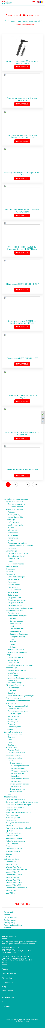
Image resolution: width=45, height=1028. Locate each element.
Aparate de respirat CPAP (18, 706)
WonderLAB (11, 862)
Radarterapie (13, 595)
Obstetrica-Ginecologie (19, 634)
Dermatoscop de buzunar (18, 553)
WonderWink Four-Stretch (16, 869)
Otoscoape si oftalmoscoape (18, 701)
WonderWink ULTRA (14, 882)
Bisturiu (13, 618)
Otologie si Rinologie (18, 636)
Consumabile (11, 548)
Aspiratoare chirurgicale (17, 543)
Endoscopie (10, 569)
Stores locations (10, 917)
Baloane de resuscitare (17, 670)
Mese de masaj (12, 815)
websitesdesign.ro (22, 1021)
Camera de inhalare (15, 708)
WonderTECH (11, 864)
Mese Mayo (11, 820)
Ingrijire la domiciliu (13, 755)
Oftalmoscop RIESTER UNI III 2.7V (22, 358)
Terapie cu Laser (14, 597)
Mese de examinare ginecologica (21, 695)
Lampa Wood (13, 558)
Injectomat (12, 530)
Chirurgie (9, 540)
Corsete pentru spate (20, 766)
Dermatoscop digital (16, 556)
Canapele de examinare (15, 799)
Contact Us (6, 1006)
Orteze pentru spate (19, 771)
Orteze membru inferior (19, 779)
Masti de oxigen (14, 714)
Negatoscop (11, 825)
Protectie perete (13, 843)
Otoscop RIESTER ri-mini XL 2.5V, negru (22, 396)
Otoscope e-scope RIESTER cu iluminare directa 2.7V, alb (22, 322)
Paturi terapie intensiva (15, 841)
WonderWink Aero (13, 867)
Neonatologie (11, 668)
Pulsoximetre (13, 533)
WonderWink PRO (13, 880)
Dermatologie (11, 551)
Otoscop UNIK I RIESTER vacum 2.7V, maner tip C (22, 434)
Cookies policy (10, 920)
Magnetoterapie (14, 590)
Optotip (9, 830)
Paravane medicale (13, 833)
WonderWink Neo (13, 877)
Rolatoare (12, 745)
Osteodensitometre (14, 698)
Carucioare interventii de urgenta (19, 804)
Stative (9, 854)
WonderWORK (12, 890)
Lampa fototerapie (15, 657)
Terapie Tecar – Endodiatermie (20, 608)
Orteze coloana (16, 763)
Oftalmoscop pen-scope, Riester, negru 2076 (22, 99)
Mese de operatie (13, 817)
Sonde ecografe (14, 727)
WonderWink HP (12, 872)
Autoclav (11, 512)
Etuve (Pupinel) (14, 514)
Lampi (8, 655)
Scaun (8, 794)
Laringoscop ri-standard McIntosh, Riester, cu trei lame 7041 (22, 136)
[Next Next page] (35, 484)
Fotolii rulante (11, 747)
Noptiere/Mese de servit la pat (18, 828)
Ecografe (11, 724)
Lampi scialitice (12, 810)
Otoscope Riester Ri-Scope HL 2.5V (22, 470)
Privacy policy (9, 922)
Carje (10, 742)
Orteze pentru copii (17, 789)
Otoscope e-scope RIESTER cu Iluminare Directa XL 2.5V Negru (22, 248)
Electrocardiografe (15, 525)
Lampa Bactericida (15, 517)
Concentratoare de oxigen (18, 711)
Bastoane (11, 737)
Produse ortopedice (14, 758)
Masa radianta (13, 675)
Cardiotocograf (14, 688)
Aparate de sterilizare (14, 509)
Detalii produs (22, 67)
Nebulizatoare (13, 716)
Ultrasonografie (12, 721)
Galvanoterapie (14, 584)
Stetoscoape (13, 535)
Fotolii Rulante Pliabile (16, 753)
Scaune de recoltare (14, 849)
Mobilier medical (10, 797)
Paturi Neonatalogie (14, 838)
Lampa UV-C (13, 660)
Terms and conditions (13, 925)
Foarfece (13, 626)
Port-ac (13, 642)
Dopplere (11, 693)
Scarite (9, 846)
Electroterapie (13, 579)
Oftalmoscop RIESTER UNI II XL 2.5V (22, 284)
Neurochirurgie (15, 631)
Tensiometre (13, 538)
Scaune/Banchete (13, 851)
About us (5, 969)
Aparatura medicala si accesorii (16, 499)
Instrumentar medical (14, 610)
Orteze (10, 760)
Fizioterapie (10, 574)
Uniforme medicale (11, 859)
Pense (12, 639)
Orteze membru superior (19, 784)
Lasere (10, 561)
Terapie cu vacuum (15, 605)
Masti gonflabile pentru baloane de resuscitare (22, 679)
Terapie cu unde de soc (17, 603)
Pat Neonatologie (15, 682)
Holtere (11, 527)
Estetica (9, 571)
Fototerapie (12, 582)
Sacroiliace (15, 776)
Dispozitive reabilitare (13, 732)
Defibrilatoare (13, 522)
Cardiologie (10, 520)
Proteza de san (16, 792)
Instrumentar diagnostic (17, 652)
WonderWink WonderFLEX (16, 888)
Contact (7, 928)
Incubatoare (13, 673)
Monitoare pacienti (15, 507)
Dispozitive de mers (14, 734)
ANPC (4, 987)
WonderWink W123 (13, 885)
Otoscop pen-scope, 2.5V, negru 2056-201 (22, 174)
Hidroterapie (13, 587)
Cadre (10, 740)
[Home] (5, 21)
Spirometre (12, 719)
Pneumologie (11, 703)
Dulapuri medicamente (15, 807)
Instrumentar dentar (16, 649)
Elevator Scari (13, 750)
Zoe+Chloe (10, 893)
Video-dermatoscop (16, 564)
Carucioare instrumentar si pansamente (22, 802)
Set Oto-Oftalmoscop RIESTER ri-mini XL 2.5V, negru (22, 211)
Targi (8, 856)
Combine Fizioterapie (16, 577)
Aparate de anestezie (14, 501)
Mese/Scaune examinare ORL (17, 823)
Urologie (13, 647)
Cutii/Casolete (13, 613)
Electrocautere (12, 566)
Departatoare (15, 623)
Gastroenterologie (17, 629)
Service (7, 915)
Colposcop (12, 690)
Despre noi (8, 912)
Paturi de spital (12, 836)
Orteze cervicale (18, 768)
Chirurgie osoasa (16, 621)
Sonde (12, 644)
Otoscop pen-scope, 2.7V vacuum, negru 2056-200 (22, 62)
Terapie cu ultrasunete (17, 600)
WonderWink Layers (14, 875)
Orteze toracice (17, 773)
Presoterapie (13, 592)
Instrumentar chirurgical (17, 616)
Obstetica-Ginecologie (15, 685)
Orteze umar (16, 786)
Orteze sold (16, 781)
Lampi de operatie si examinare (20, 546)
